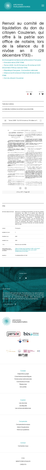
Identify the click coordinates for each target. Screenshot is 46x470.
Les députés (23, 405)
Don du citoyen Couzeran (14, 78)
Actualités (23, 387)
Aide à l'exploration (23, 427)
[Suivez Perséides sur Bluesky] (26, 278)
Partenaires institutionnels (23, 379)
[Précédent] (20, 188)
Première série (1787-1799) (14, 62)
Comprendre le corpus (23, 424)
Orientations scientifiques (23, 376)
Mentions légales (23, 461)
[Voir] (32, 55)
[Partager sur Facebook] (39, 94)
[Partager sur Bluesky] (42, 94)
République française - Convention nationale (21, 70)
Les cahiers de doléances (23, 408)
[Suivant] (25, 188)
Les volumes (23, 403)
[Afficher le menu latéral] (5, 120)
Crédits (23, 464)
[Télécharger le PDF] (27, 94)
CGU (23, 458)
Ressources (23, 384)
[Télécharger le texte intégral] (30, 94)
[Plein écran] (40, 120)
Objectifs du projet (23, 374)
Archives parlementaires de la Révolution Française (21, 60)
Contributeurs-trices (23, 381)
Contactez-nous (23, 446)
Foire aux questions (23, 429)
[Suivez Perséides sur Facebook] (20, 278)
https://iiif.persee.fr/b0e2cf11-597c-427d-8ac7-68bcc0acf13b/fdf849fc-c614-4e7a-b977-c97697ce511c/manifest (27, 250)
